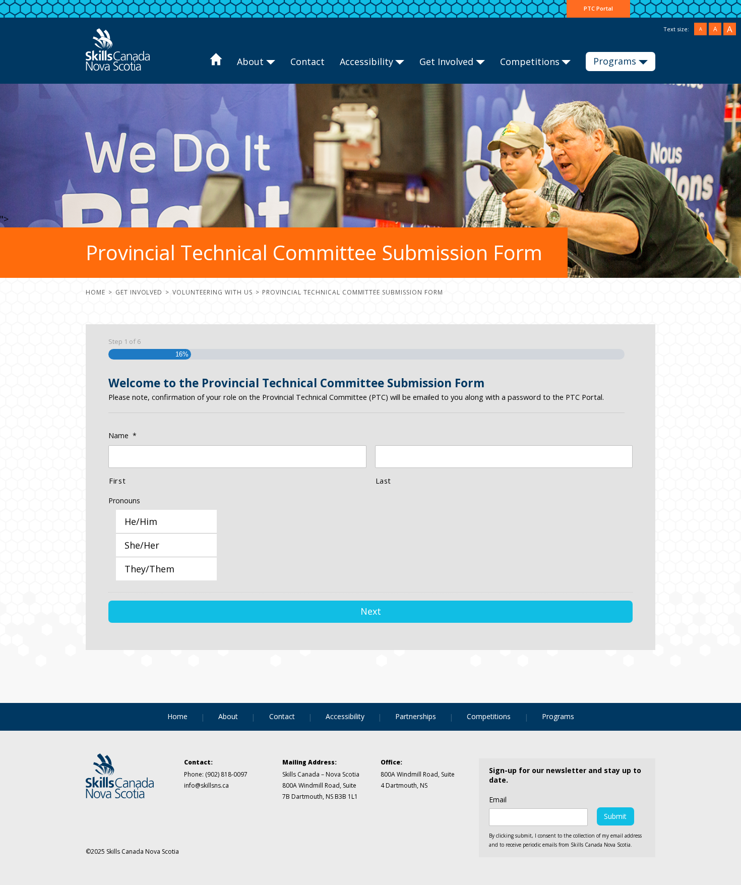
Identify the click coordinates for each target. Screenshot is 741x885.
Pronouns (124, 500)
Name (122, 435)
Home (215, 62)
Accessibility (366, 61)
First (117, 481)
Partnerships (415, 716)
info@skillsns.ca (206, 785)
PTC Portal (598, 8)
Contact (307, 61)
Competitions (530, 61)
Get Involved (446, 61)
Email (498, 799)
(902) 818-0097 (226, 774)
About (250, 61)
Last (384, 481)
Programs (614, 61)
